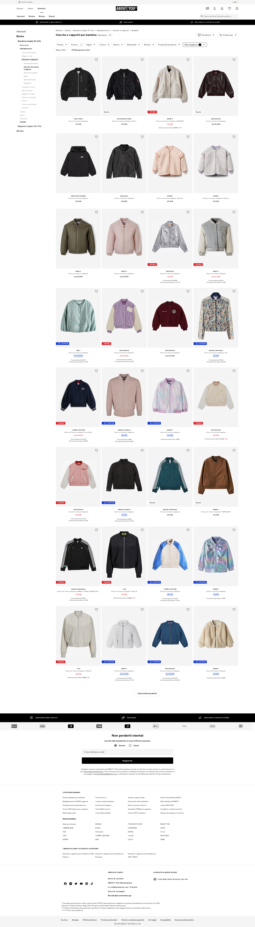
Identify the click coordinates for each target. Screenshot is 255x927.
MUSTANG (164, 836)
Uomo (30, 8)
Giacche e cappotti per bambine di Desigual (109, 855)
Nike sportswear (69, 824)
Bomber (135, 30)
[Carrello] (237, 8)
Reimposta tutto (82, 50)
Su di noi (64, 920)
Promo (74, 45)
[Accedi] (214, 8)
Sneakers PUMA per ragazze (139, 809)
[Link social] (65, 883)
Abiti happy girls (69, 813)
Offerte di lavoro (90, 920)
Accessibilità (166, 920)
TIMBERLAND (68, 828)
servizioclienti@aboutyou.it (105, 774)
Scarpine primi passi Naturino (74, 805)
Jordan (131, 836)
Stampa (75, 920)
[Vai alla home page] (77, 874)
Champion (99, 832)
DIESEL (131, 832)
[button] (206, 35)
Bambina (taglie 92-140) (83, 30)
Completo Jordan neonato (171, 809)
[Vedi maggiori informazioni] (78, 128)
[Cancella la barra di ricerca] (236, 16)
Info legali (152, 920)
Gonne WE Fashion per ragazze (75, 809)
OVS (64, 832)
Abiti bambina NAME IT (169, 802)
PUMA (97, 828)
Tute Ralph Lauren (102, 809)
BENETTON (165, 824)
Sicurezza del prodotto (184, 920)
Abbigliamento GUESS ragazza (75, 802)
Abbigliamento (103, 30)
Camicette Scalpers (103, 805)
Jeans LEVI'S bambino (137, 813)
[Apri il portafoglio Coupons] (207, 8)
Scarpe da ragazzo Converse (172, 813)
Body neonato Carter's (137, 805)
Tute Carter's (101, 798)
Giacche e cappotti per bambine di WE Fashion (78, 855)
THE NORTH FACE (135, 824)
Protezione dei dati (109, 920)
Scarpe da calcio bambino (138, 802)
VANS (162, 840)
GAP (97, 840)
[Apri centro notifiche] (222, 8)
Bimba (68, 30)
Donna (20, 8)
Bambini (42, 8)
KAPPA (65, 840)
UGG (65, 836)
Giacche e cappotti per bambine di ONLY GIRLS (142, 855)
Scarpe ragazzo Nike (136, 798)
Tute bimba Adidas (103, 813)
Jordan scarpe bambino (104, 802)
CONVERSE (132, 828)
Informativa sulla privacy (93, 772)
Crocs (162, 832)
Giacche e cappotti (121, 30)
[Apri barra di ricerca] (201, 16)
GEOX (162, 828)
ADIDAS (98, 824)
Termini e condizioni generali (132, 920)
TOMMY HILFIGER (102, 836)
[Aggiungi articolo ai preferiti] (96, 59)
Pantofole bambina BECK (170, 798)
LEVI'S (130, 840)
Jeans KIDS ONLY (167, 805)
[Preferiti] (229, 8)
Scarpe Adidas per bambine (74, 798)
